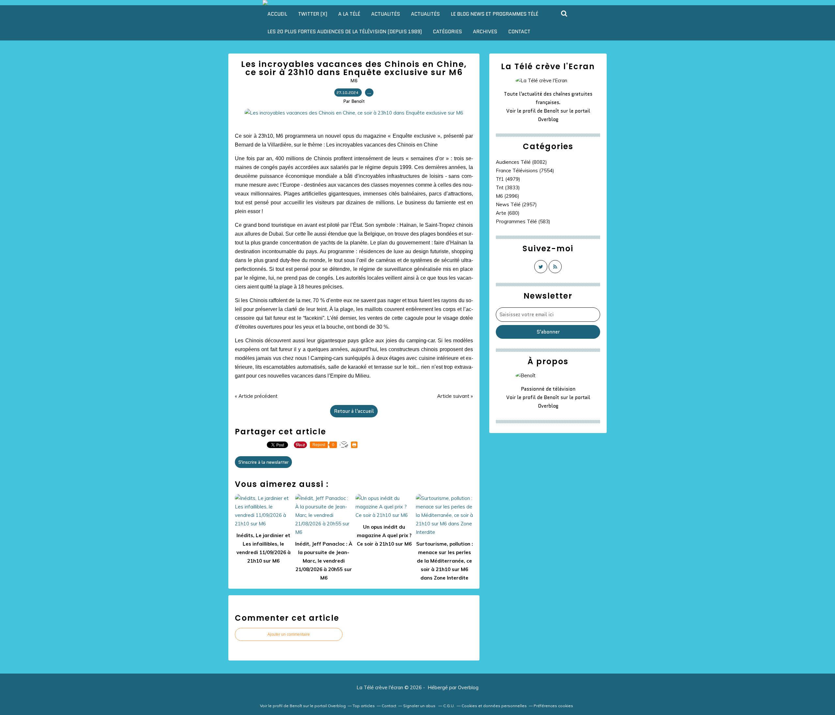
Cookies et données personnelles (494, 705)
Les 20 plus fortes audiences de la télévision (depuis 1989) (344, 31)
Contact (519, 31)
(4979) (508, 179)
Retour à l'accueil (354, 411)
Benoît (551, 111)
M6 (353, 80)
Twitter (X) (312, 14)
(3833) (508, 187)
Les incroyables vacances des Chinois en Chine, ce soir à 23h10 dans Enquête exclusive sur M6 (354, 68)
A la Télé (349, 14)
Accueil (277, 14)
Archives (485, 31)
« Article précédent (256, 396)
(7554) (525, 170)
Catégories (447, 31)
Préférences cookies (553, 705)
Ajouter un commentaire (288, 634)
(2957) (516, 204)
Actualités (385, 14)
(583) (523, 221)
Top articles (364, 705)
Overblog (468, 687)
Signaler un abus (419, 705)
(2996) (507, 196)
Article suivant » (455, 396)
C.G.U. (449, 705)
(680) (508, 213)
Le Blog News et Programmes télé (494, 14)
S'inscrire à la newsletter (263, 462)
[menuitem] (277, 14)
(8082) (521, 162)
